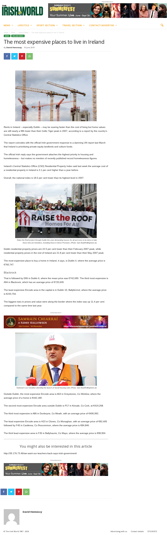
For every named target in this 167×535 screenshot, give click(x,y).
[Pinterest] (22, 56)
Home (6, 32)
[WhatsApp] (29, 56)
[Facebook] (7, 56)
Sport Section (46, 25)
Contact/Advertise (101, 25)
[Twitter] (14, 56)
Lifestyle (23, 25)
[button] (162, 25)
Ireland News (23, 32)
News (7, 25)
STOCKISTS (152, 531)
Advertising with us (119, 531)
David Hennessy (14, 47)
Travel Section (72, 25)
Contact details (137, 531)
